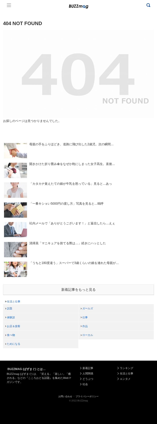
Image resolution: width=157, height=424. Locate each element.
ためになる (13, 343)
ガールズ (87, 308)
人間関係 (88, 373)
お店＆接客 (13, 326)
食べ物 (11, 335)
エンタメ (125, 378)
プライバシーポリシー (87, 396)
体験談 (11, 317)
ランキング (126, 368)
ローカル (87, 335)
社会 (85, 384)
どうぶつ (88, 378)
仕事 (85, 317)
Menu (9, 5)
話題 (9, 308)
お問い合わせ (65, 396)
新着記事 (88, 368)
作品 (85, 326)
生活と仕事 (13, 301)
